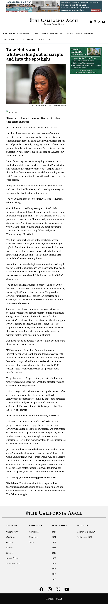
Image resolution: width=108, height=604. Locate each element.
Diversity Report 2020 (86, 531)
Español (9, 552)
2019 (54, 563)
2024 (54, 537)
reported (22, 353)
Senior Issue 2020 (84, 537)
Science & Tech (12, 563)
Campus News (12, 531)
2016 (54, 579)
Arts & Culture (12, 558)
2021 (54, 552)
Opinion (9, 542)
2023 (54, 542)
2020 (54, 558)
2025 (54, 531)
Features (9, 547)
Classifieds (33, 537)
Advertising (34, 531)
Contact (32, 542)
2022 (54, 547)
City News (10, 537)
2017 (54, 573)
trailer (24, 226)
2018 (54, 568)
